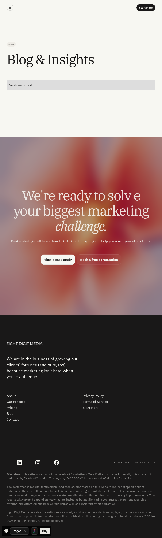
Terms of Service (95, 402)
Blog (10, 413)
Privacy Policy (93, 396)
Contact (13, 419)
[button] (10, 8)
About (11, 396)
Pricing (12, 407)
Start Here (91, 407)
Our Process (16, 402)
